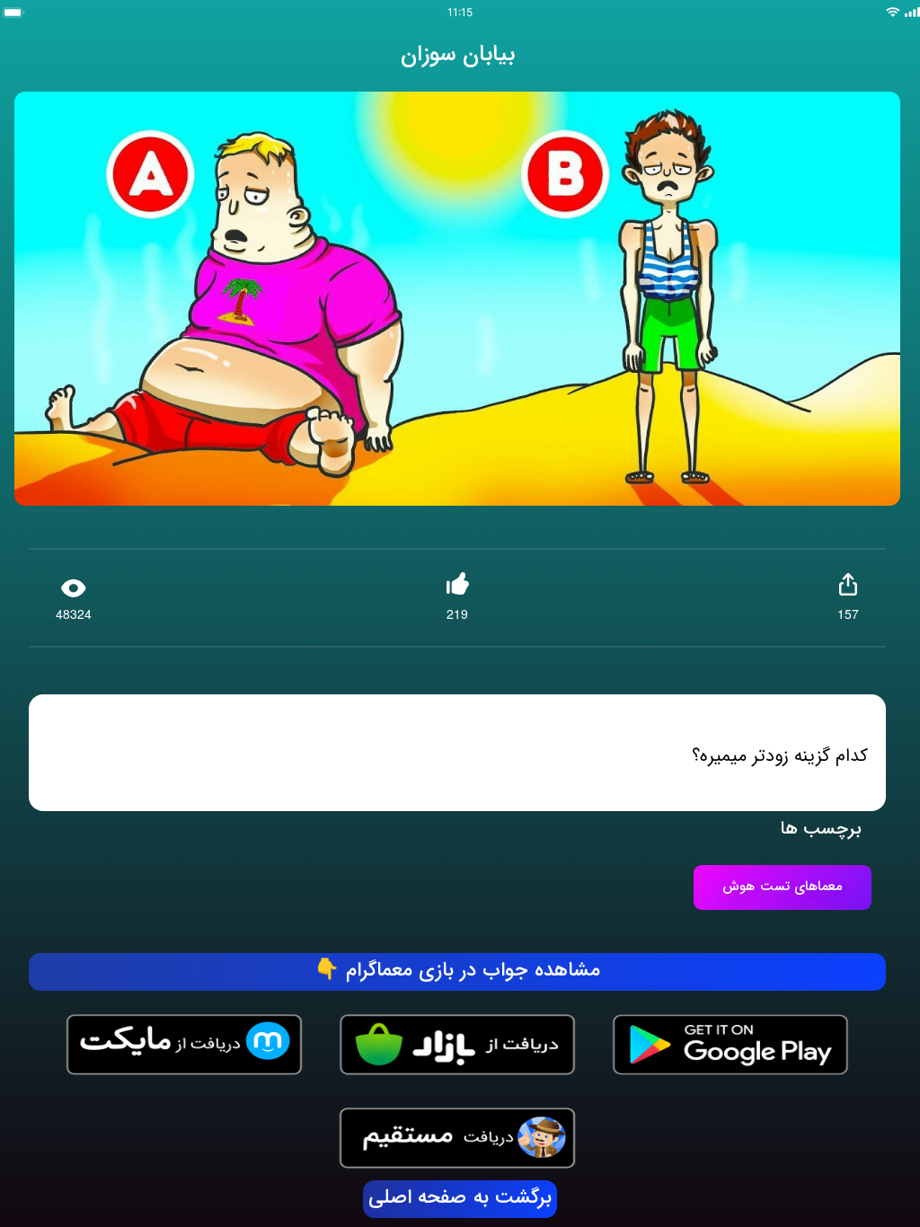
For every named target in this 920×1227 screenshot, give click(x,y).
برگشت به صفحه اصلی (460, 1198)
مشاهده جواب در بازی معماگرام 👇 (457, 971)
